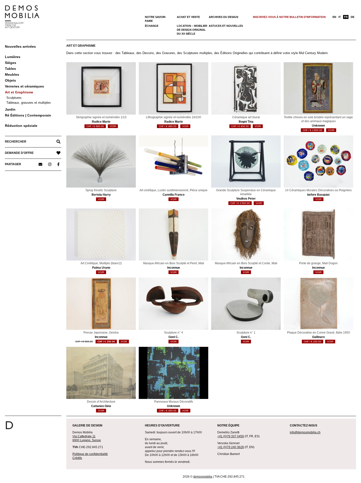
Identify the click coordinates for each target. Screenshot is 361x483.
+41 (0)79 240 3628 (230, 447)
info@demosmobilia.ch (305, 432)
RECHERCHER (15, 141)
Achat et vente (188, 16)
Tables (10, 69)
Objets (10, 80)
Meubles (12, 74)
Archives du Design (223, 16)
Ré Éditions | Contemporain (28, 115)
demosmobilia (202, 476)
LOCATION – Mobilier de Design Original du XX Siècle (192, 29)
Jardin (10, 109)
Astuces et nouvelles (226, 25)
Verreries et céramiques (24, 86)
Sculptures (14, 98)
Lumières (12, 57)
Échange (151, 25)
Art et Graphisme (19, 92)
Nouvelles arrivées (20, 46)
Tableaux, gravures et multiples (28, 102)
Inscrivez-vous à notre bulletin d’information (289, 16)
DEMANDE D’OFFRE (19, 153)
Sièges (10, 63)
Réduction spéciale (21, 126)
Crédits (77, 458)
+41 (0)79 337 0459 (230, 436)
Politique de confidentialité (90, 454)
